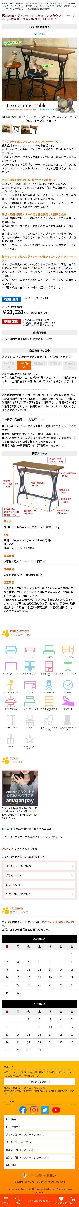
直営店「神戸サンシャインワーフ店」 (27, 1157)
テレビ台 (49, 657)
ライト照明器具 (10, 709)
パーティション (11, 727)
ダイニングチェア (30, 673)
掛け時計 (68, 692)
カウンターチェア (10, 692)
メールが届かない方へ (18, 1142)
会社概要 (11, 1119)
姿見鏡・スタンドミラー (68, 728)
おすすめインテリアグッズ (30, 747)
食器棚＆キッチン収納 (49, 674)
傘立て (11, 746)
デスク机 (30, 692)
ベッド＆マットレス (30, 709)
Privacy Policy (56, 1188)
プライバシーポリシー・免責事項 (25, 1134)
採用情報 (11, 1165)
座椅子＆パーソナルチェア (49, 728)
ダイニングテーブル (11, 673)
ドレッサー (30, 727)
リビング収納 (68, 657)
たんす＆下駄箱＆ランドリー (49, 710)
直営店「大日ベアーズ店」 (21, 1150)
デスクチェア (49, 692)
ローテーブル (30, 657)
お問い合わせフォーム (39, 1081)
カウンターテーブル (68, 673)
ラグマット (68, 709)
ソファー (11, 657)
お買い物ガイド (15, 1127)
